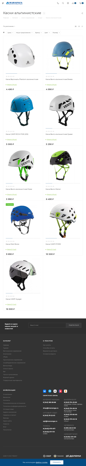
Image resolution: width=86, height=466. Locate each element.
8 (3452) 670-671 (49, 429)
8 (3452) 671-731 (49, 432)
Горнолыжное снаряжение (12, 360)
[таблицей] (82, 26)
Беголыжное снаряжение (12, 351)
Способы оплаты (49, 348)
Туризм (5, 348)
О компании (7, 394)
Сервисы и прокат (9, 415)
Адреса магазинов (9, 412)
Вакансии (6, 397)
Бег (4, 371)
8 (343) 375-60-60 (70, 415)
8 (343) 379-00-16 (70, 420)
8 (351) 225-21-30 (70, 429)
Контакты (6, 400)
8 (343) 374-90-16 (70, 410)
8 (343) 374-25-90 (73, 404)
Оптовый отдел (8, 409)
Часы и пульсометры (10, 374)
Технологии (7, 430)
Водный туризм (8, 377)
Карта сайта (7, 421)
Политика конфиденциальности (14, 406)
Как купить (47, 345)
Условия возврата (49, 354)
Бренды (6, 418)
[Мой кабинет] (68, 3)
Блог (4, 427)
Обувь (5, 357)
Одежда (6, 345)
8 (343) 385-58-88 (49, 402)
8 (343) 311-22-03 (49, 415)
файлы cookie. (42, 462)
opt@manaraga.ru (50, 421)
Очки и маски (8, 368)
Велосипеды (7, 365)
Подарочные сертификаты (12, 380)
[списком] (79, 26)
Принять (57, 462)
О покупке (48, 341)
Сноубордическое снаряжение (14, 363)
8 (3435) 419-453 (70, 438)
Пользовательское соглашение (14, 403)
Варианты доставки (50, 351)
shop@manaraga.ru (50, 408)
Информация (9, 390)
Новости (6, 424)
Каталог (7, 341)
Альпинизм (7, 354)
